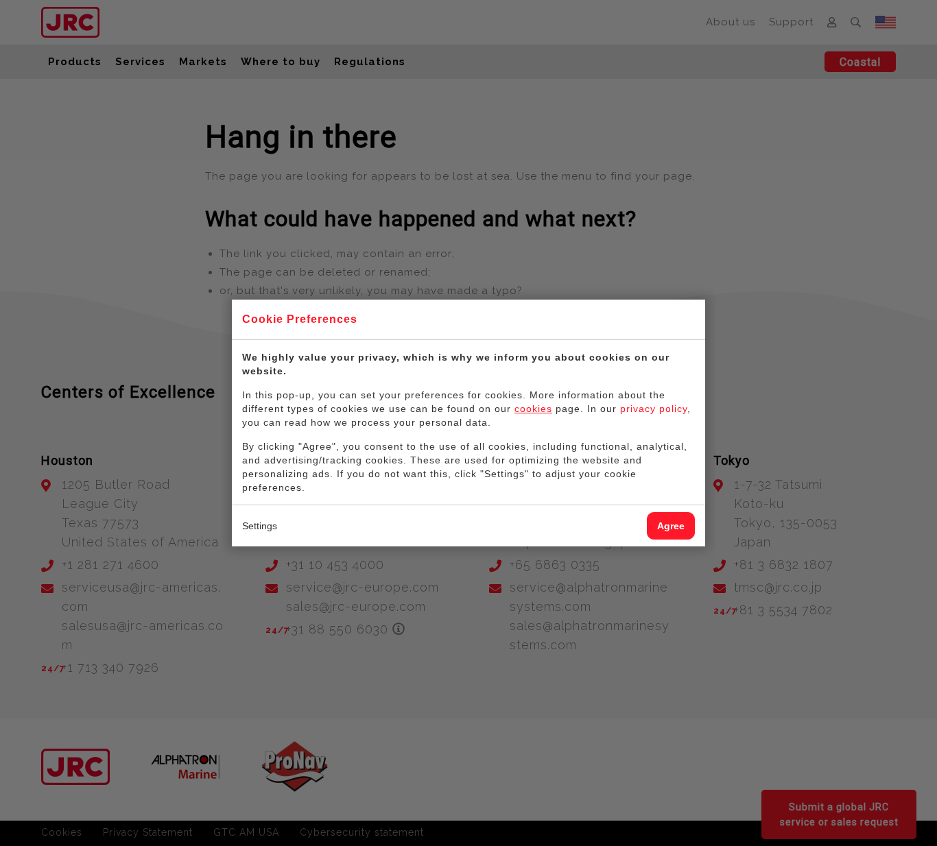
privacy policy (653, 408)
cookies (533, 408)
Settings (259, 525)
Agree (671, 525)
